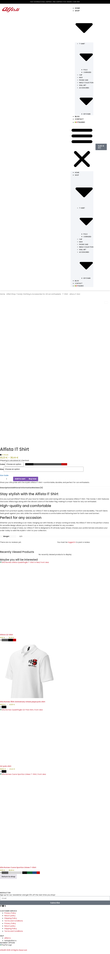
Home (77, 8)
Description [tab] (5, 487)
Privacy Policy (10, 913)
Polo (85, 70)
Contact (79, 119)
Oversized (87, 72)
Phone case (83, 80)
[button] (82, 147)
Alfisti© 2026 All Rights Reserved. (13, 950)
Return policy (9, 915)
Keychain (86, 114)
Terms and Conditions (13, 921)
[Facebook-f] (1, 906)
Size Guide (4, 475)
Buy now (32, 479)
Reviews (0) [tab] (37, 487)
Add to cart (20, 479)
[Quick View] (1, 640)
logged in (72, 542)
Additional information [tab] (21, 487)
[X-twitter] (5, 906)
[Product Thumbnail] (106, 302)
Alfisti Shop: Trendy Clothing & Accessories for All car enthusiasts (33, 294)
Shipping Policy (10, 918)
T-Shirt (65, 294)
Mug (81, 77)
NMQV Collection (86, 83)
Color (2, 464)
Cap (80, 75)
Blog (77, 116)
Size (2, 469)
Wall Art (82, 85)
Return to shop (8, 876)
